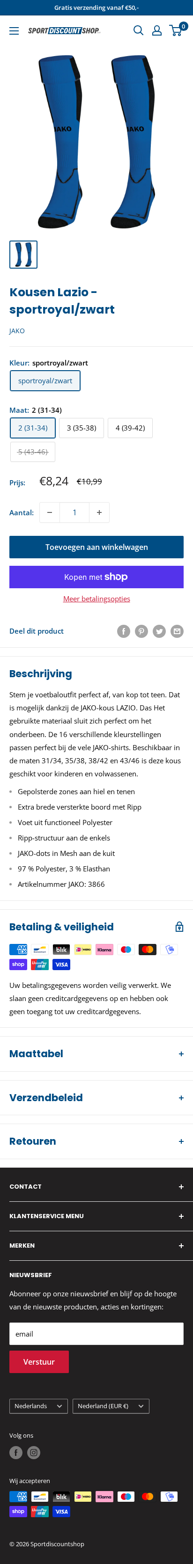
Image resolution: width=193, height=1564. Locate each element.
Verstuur (39, 1362)
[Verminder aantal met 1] (49, 512)
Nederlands (31, 1406)
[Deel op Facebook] (123, 631)
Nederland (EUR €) (103, 1406)
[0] (176, 30)
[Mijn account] (157, 30)
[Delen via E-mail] (177, 631)
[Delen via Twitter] (159, 631)
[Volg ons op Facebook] (15, 1452)
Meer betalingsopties (96, 598)
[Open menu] (14, 31)
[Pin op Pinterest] (141, 631)
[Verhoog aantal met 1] (99, 512)
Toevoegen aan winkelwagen (96, 547)
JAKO (17, 330)
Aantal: (21, 512)
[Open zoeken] (139, 30)
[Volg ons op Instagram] (33, 1452)
